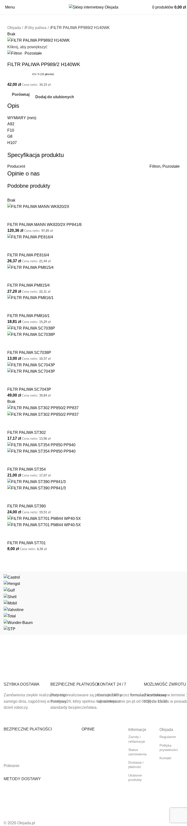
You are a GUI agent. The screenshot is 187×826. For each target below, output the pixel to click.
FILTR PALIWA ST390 (26, 506)
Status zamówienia (137, 752)
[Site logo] (93, 7)
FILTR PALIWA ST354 (26, 469)
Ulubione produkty (135, 777)
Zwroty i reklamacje (136, 739)
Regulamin (167, 737)
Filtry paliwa (36, 28)
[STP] (93, 603)
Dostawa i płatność (135, 764)
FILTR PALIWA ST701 (26, 543)
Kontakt (165, 758)
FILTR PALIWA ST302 (26, 432)
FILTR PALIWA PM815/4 (28, 285)
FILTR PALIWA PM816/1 (28, 316)
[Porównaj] (13, 216)
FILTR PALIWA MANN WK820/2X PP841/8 (44, 225)
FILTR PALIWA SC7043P (29, 389)
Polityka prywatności (168, 747)
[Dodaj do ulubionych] (26, 216)
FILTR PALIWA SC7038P (29, 352)
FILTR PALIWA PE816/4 (28, 255)
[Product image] (31, 334)
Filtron (155, 166)
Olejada (14, 28)
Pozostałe (33, 53)
